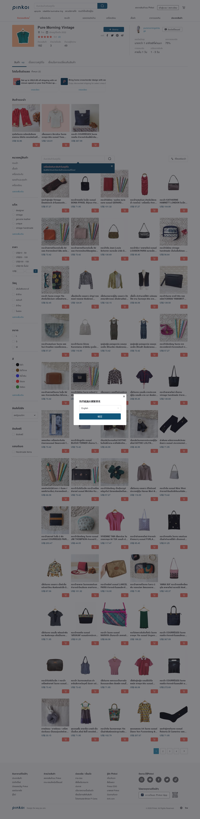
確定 (100, 416)
